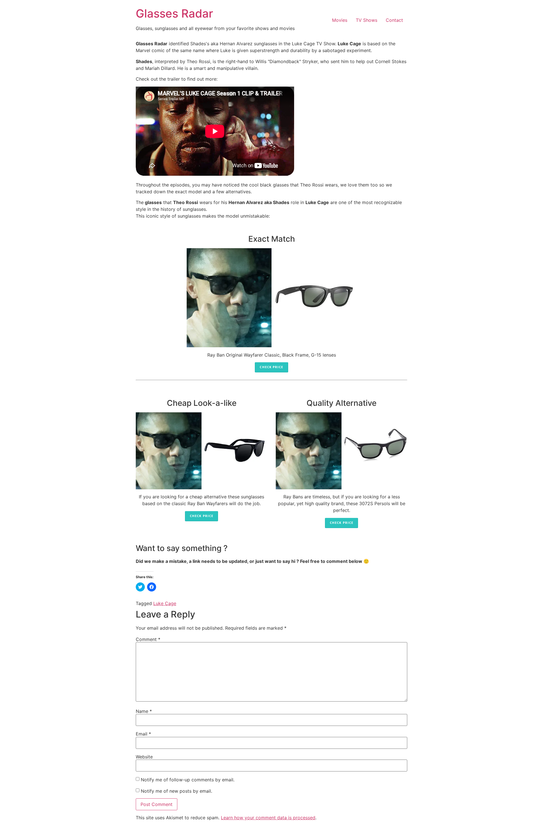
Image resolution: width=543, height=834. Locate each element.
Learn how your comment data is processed (268, 817)
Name (144, 711)
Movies (339, 20)
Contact (394, 20)
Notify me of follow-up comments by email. (187, 779)
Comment (148, 639)
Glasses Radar (174, 13)
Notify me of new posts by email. (176, 791)
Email (143, 734)
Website (144, 756)
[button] (271, 297)
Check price (271, 367)
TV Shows (366, 20)
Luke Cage (164, 603)
